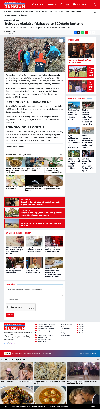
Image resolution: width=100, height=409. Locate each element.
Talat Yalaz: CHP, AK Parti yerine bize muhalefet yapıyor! (33, 270)
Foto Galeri (40, 5)
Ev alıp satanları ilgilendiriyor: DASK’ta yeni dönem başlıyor (34, 249)
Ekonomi (53, 11)
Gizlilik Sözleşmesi (12, 15)
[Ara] (95, 4)
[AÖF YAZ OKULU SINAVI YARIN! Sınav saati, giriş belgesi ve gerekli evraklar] (15, 241)
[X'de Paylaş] (78, 32)
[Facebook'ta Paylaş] (75, 32)
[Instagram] (13, 343)
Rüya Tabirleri (83, 333)
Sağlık (61, 11)
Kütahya (45, 11)
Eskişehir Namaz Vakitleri (46, 328)
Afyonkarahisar (27, 11)
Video (53, 5)
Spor (67, 11)
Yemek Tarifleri (65, 335)
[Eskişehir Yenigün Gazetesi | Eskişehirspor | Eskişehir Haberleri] (14, 5)
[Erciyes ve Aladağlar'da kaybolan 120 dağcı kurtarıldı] (34, 54)
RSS (8, 353)
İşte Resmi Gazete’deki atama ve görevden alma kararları (14, 270)
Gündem (16, 11)
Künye (62, 326)
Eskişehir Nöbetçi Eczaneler (47, 324)
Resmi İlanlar (80, 5)
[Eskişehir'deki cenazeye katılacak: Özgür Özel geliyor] (54, 241)
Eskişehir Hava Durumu (45, 326)
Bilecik (37, 11)
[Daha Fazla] (86, 32)
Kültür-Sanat (76, 11)
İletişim (24, 15)
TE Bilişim (93, 353)
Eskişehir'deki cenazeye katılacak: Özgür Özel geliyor (52, 249)
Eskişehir (7, 11)
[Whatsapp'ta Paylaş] (82, 32)
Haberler (7, 20)
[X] (9, 343)
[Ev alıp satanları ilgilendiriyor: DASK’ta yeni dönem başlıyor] (34, 241)
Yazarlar (65, 5)
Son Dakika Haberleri (44, 339)
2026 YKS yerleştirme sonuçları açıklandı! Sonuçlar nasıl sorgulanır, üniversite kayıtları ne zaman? (53, 272)
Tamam (93, 406)
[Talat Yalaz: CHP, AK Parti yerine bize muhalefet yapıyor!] (34, 262)
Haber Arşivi (42, 341)
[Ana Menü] (95, 13)
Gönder (10, 314)
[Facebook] (6, 343)
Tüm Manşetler (43, 337)
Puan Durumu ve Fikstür (45, 335)
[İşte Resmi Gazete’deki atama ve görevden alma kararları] (15, 262)
